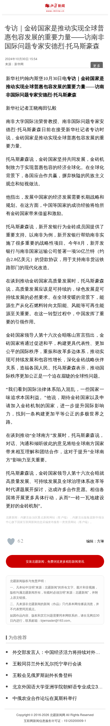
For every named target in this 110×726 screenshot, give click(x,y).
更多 (97, 65)
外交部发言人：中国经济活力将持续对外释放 (59, 652)
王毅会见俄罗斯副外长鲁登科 (42, 675)
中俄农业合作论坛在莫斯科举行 (45, 698)
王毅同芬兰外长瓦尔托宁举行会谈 (47, 663)
